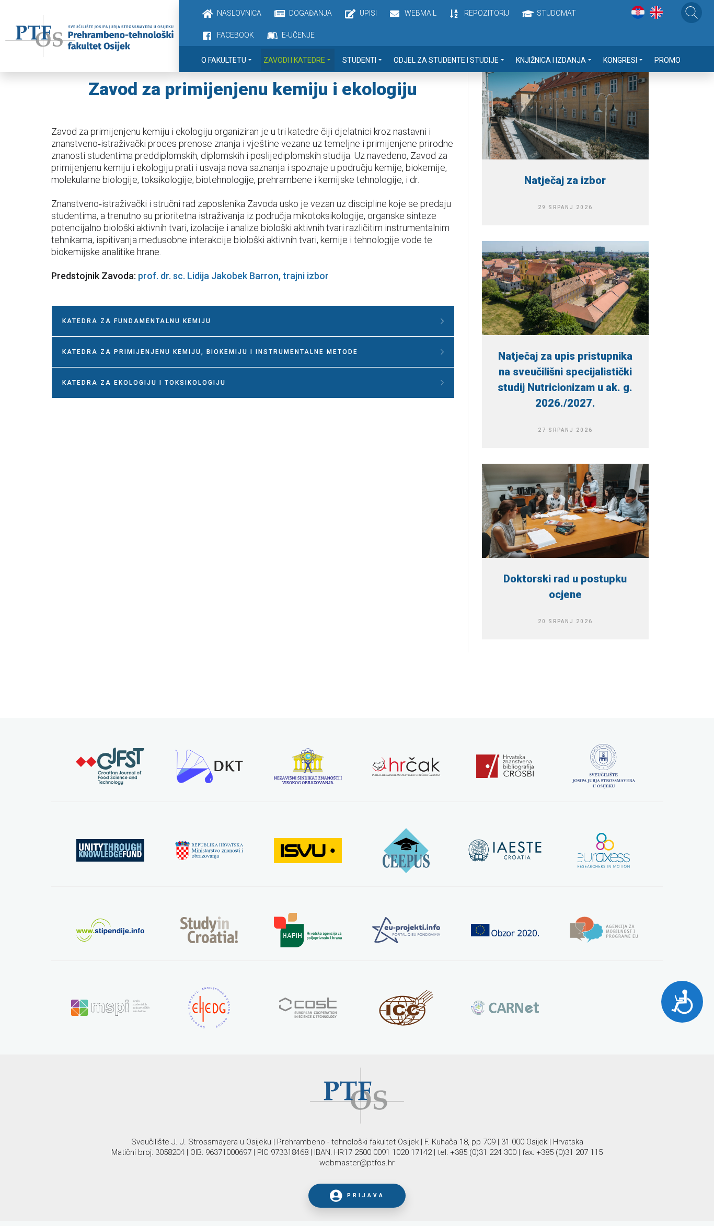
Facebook (235, 35)
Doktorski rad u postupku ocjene (565, 586)
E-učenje (298, 35)
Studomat (556, 13)
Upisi (368, 13)
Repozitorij (486, 13)
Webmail (420, 13)
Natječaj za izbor (565, 180)
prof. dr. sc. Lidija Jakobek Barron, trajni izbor (233, 275)
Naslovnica (239, 13)
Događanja (310, 13)
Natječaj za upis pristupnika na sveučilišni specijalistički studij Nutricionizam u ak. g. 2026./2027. (565, 379)
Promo (667, 60)
